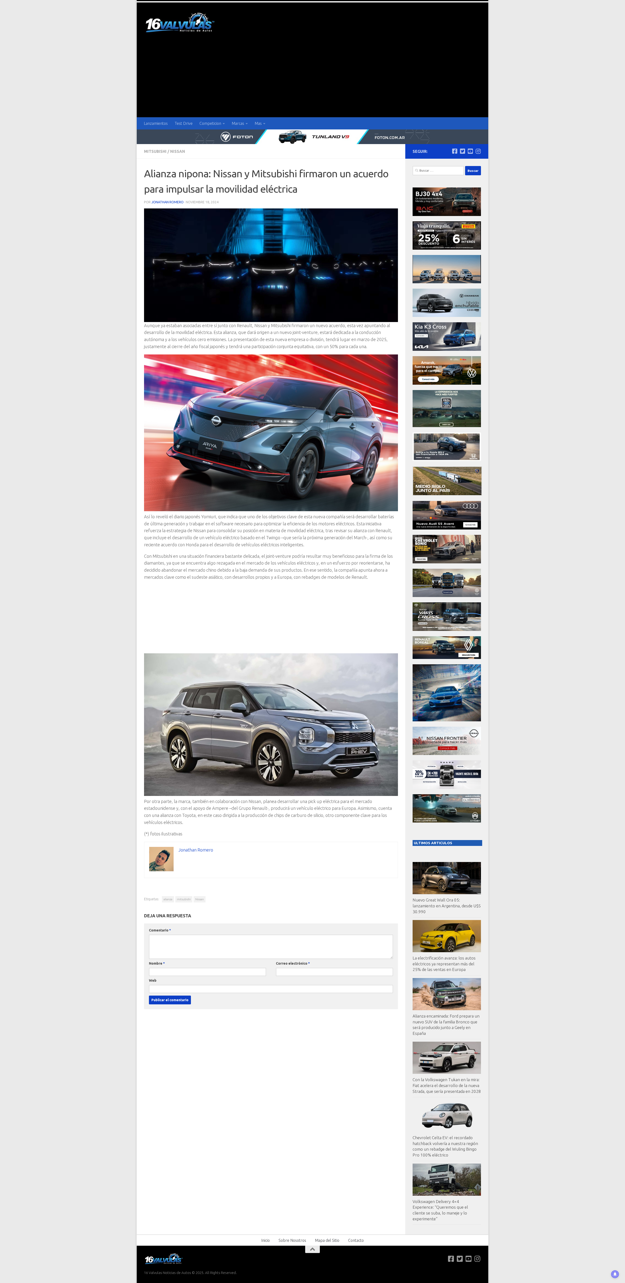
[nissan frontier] (447, 754)
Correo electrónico (293, 963)
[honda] (447, 460)
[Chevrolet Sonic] (447, 562)
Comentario (160, 930)
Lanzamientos (156, 123)
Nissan (177, 151)
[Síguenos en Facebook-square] (455, 151)
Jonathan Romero (167, 202)
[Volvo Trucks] (447, 787)
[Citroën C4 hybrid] (447, 821)
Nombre (157, 963)
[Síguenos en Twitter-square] (462, 151)
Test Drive (184, 123)
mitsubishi (184, 899)
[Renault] (447, 658)
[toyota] (447, 629)
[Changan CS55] (447, 315)
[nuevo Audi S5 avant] (447, 528)
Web (152, 980)
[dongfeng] (447, 282)
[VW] (447, 383)
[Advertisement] (312, 81)
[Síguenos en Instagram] (478, 151)
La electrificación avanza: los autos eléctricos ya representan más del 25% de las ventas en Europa (444, 964)
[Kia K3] (447, 349)
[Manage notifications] (615, 1274)
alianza (168, 899)
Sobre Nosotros (292, 1240)
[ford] (447, 426)
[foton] (312, 136)
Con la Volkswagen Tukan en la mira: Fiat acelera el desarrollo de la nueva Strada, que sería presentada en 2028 (447, 1085)
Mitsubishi (155, 151)
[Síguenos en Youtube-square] (470, 151)
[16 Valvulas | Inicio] (180, 23)
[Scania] (447, 494)
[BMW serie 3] (447, 720)
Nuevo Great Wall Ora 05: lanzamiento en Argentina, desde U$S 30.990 (447, 906)
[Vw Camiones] (447, 596)
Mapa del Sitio (327, 1240)
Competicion (210, 123)
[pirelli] (447, 248)
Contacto (356, 1240)
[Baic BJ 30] (447, 215)
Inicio (265, 1240)
